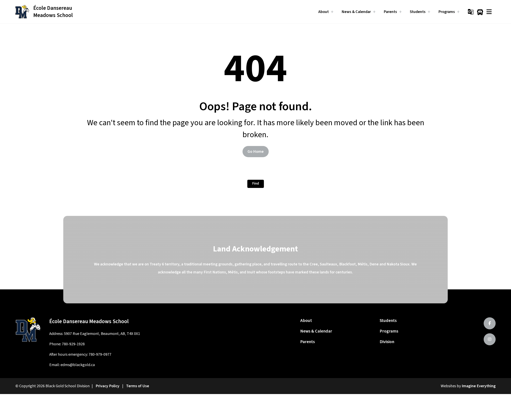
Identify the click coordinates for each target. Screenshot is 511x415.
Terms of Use (137, 386)
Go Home (256, 151)
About (306, 320)
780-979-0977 (100, 354)
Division (387, 342)
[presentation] (489, 12)
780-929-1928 (73, 344)
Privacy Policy (107, 386)
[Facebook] (490, 323)
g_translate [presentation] (471, 12)
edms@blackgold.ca (77, 365)
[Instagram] (490, 339)
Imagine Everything (479, 386)
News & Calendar (316, 331)
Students (388, 320)
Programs (389, 331)
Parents (307, 342)
